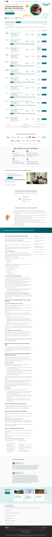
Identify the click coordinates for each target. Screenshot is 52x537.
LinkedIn (30, 482)
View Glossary (44, 124)
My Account (11, 527)
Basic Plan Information (39, 45)
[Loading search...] (46, 1)
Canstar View (13, 527)
